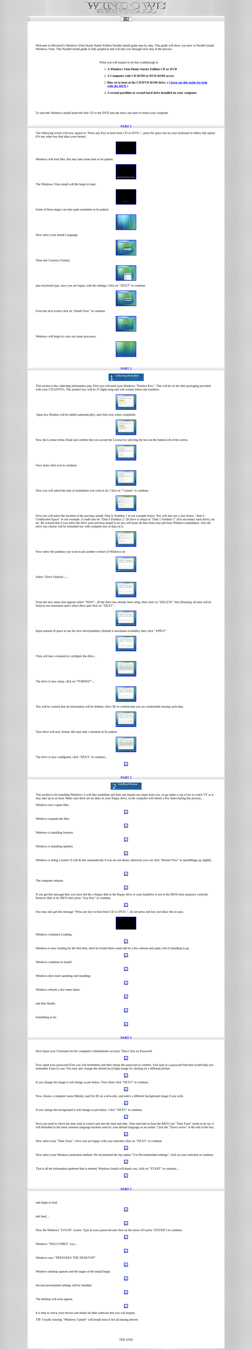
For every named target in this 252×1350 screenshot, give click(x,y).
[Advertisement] (127, 31)
